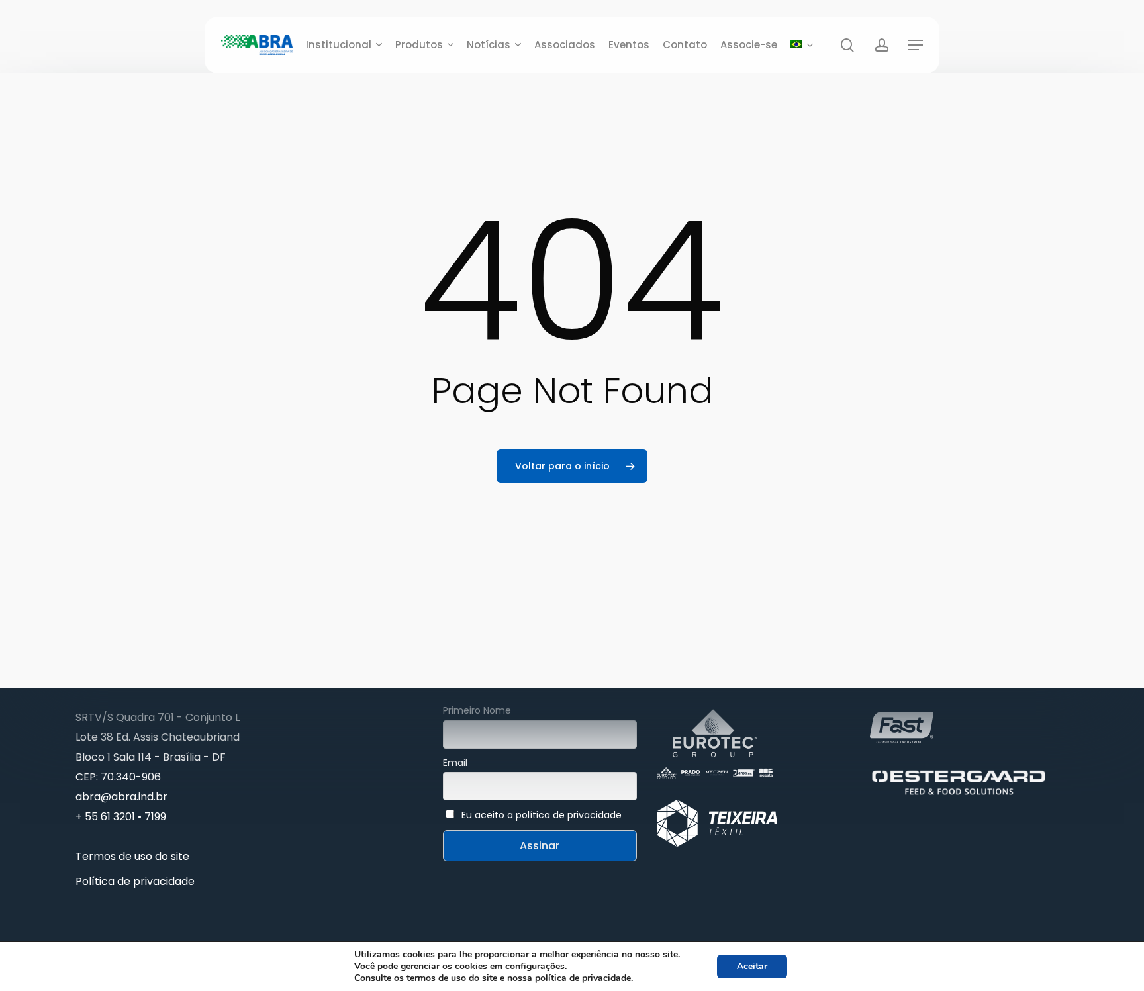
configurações (535, 966)
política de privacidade (583, 978)
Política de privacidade (135, 881)
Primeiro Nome (477, 710)
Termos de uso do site (132, 856)
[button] (915, 45)
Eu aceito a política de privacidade (541, 815)
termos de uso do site (451, 978)
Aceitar (752, 966)
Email (455, 762)
